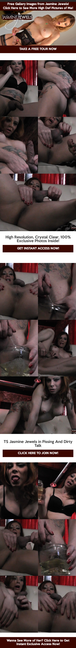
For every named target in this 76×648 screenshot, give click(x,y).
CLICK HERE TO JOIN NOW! (38, 453)
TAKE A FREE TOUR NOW (38, 49)
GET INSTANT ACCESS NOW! (38, 248)
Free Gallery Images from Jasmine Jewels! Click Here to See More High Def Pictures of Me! (38, 6)
